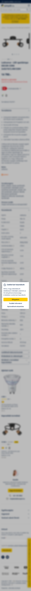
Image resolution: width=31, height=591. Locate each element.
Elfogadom (15, 299)
